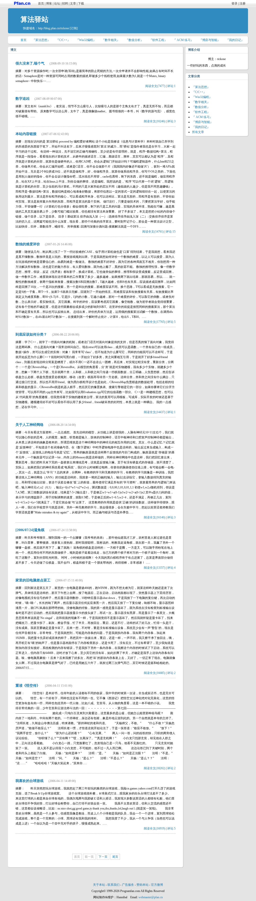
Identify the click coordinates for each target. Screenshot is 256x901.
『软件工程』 (158, 40)
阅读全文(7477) (155, 86)
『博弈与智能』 (209, 40)
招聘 (65, 3)
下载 (81, 3)
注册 (243, 3)
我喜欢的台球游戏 (30, 781)
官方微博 (157, 884)
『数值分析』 (135, 40)
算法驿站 (34, 19)
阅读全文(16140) (154, 517)
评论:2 (171, 673)
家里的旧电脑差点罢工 (33, 580)
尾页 (115, 856)
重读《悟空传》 (28, 685)
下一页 (103, 856)
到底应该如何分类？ (31, 334)
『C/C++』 (63, 40)
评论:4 (171, 567)
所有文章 (198, 132)
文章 (73, 3)
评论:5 (171, 322)
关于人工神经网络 (30, 425)
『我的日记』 (235, 40)
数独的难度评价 (28, 244)
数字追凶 (23, 99)
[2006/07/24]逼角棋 (30, 530)
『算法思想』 (41, 40)
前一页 (89, 856)
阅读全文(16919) (154, 828)
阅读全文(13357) (154, 567)
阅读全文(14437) (154, 412)
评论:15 (171, 231)
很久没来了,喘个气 (30, 63)
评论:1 (171, 86)
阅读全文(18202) (154, 768)
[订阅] (74, 28)
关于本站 (99, 884)
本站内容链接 (26, 134)
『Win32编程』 (86, 40)
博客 (49, 3)
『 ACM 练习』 (183, 40)
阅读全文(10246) (154, 121)
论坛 (57, 3)
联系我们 (114, 884)
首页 (41, 3)
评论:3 (171, 121)
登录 (235, 3)
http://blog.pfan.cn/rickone (53, 28)
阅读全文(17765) (154, 322)
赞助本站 (142, 884)
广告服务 (128, 884)
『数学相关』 (111, 40)
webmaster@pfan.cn (150, 897)
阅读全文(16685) (154, 673)
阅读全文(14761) (153, 231)
